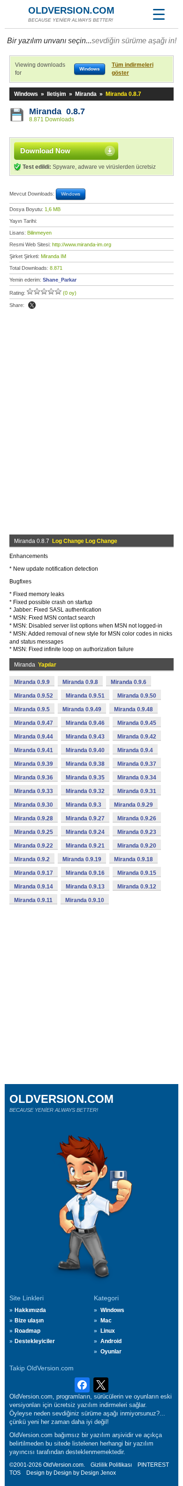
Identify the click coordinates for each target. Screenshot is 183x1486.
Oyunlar (111, 1351)
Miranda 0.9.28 (33, 818)
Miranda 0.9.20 (136, 845)
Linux (107, 1331)
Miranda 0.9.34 (136, 777)
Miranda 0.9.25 (33, 832)
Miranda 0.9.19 (81, 859)
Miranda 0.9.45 (136, 723)
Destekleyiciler (35, 1341)
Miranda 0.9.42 (136, 736)
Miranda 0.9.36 (33, 777)
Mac (106, 1320)
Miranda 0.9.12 (136, 886)
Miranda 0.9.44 (33, 736)
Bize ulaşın (29, 1320)
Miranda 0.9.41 (33, 750)
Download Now (45, 151)
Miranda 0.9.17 (33, 873)
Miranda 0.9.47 (33, 723)
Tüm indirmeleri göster (132, 69)
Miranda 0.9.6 (128, 682)
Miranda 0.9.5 (32, 709)
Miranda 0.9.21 (85, 845)
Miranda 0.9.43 (85, 736)
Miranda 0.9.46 (85, 723)
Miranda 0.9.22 (33, 845)
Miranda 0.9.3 (83, 805)
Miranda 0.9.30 (33, 805)
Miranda (86, 94)
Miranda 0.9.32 (85, 791)
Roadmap (27, 1331)
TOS (15, 1473)
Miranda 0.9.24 (85, 832)
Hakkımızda (30, 1310)
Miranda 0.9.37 (136, 764)
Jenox (108, 1473)
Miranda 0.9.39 (33, 764)
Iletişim (56, 94)
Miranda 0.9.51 (85, 695)
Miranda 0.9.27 (85, 818)
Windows (26, 94)
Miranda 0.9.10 (84, 900)
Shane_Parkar (59, 280)
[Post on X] (32, 305)
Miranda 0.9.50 (136, 695)
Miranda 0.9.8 (80, 682)
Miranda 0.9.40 (85, 750)
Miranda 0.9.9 (32, 682)
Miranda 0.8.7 (57, 111)
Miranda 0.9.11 (33, 900)
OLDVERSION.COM (71, 10)
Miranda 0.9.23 (136, 832)
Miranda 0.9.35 (85, 777)
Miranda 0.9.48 (133, 709)
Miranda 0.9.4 (135, 750)
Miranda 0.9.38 (85, 764)
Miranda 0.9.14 (33, 886)
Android (111, 1341)
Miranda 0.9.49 (81, 709)
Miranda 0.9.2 (32, 859)
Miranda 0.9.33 (33, 791)
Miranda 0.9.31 (136, 791)
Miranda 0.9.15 (136, 873)
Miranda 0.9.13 (85, 886)
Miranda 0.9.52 (33, 695)
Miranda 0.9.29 (133, 805)
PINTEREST (153, 1465)
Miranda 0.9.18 (133, 859)
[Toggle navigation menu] (158, 14)
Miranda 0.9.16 (85, 873)
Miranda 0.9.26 (136, 818)
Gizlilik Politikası (111, 1465)
